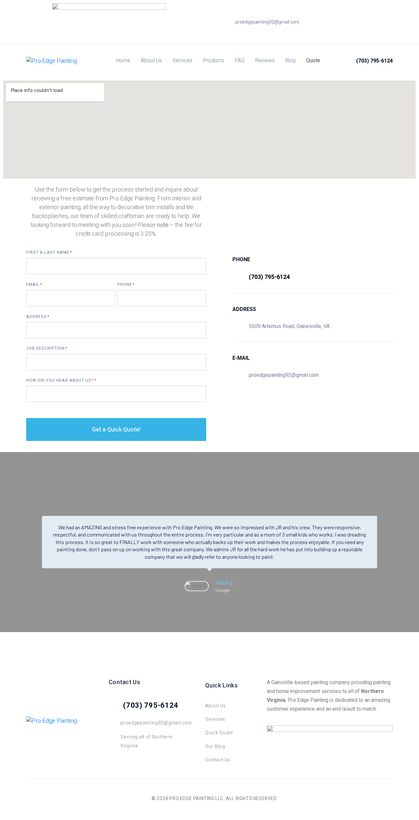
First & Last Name (48, 252)
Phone (126, 284)
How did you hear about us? (60, 380)
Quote (313, 60)
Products (213, 60)
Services (182, 60)
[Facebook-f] (353, 22)
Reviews (265, 60)
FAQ (240, 60)
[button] (32, 555)
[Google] (362, 22)
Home (123, 60)
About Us (151, 60)
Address (37, 316)
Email (33, 284)
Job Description (46, 348)
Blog (290, 60)
